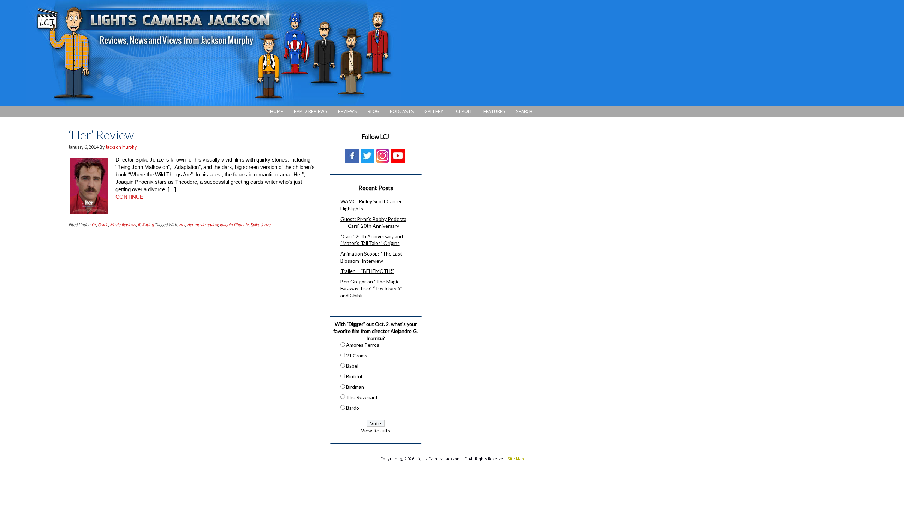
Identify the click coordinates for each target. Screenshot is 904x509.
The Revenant (362, 397)
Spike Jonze (260, 224)
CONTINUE (129, 197)
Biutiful (354, 376)
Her (182, 224)
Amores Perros (362, 345)
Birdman (355, 387)
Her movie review (202, 224)
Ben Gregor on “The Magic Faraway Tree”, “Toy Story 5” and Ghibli (371, 288)
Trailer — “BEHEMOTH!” (367, 271)
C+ (93, 224)
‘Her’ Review (101, 134)
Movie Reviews (123, 224)
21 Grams (356, 355)
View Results (375, 430)
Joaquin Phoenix (234, 224)
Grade (103, 224)
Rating (148, 224)
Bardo (352, 408)
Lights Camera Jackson (213, 53)
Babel (352, 366)
